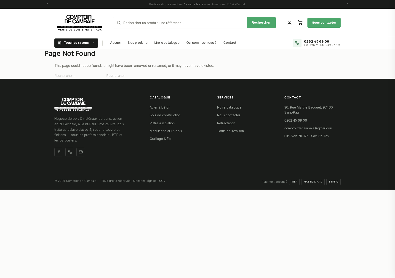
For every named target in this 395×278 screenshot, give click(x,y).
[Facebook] (58, 152)
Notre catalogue (229, 107)
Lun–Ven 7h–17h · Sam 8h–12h (306, 136)
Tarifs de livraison (230, 131)
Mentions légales (145, 181)
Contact (229, 42)
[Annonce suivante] (348, 4)
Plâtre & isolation (162, 123)
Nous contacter (324, 22)
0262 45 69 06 (295, 120)
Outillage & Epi (160, 139)
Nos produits (137, 42)
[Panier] (300, 22)
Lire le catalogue (166, 42)
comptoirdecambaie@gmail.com (308, 128)
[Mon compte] (289, 22)
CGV (162, 181)
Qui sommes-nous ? (201, 42)
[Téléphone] (69, 152)
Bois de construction (165, 115)
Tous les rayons (76, 42)
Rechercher (261, 22)
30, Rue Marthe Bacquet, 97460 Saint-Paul (308, 109)
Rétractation (226, 123)
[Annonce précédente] (47, 4)
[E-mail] (80, 152)
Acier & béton (160, 107)
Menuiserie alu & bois (166, 131)
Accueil (115, 42)
